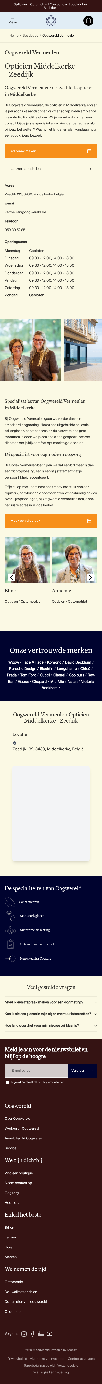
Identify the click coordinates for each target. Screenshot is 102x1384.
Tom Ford (28, 675)
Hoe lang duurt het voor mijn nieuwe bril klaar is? (42, 1025)
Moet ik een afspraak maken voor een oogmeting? (44, 1002)
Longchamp (67, 668)
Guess (23, 681)
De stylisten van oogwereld (26, 1301)
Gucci (45, 675)
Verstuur (82, 1070)
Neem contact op (18, 1183)
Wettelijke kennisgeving (51, 1372)
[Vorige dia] (11, 578)
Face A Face (33, 662)
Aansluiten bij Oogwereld (24, 1138)
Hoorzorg (12, 1202)
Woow (13, 662)
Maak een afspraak (25, 520)
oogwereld (43, 1350)
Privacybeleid (17, 1359)
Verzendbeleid (67, 1366)
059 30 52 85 (15, 230)
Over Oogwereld (17, 1118)
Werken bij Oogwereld (22, 1128)
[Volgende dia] (93, 350)
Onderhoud (14, 1311)
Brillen (9, 1227)
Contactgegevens (81, 1359)
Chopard (39, 681)
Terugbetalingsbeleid (39, 1366)
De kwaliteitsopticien (21, 1292)
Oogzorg (12, 1193)
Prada (12, 675)
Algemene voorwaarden (47, 1359)
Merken (11, 1257)
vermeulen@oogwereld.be (25, 212)
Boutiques (30, 35)
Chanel (59, 675)
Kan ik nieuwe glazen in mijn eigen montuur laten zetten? (48, 1014)
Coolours (76, 675)
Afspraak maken (23, 151)
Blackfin (46, 668)
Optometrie (14, 1282)
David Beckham (78, 662)
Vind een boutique (19, 1173)
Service (10, 1148)
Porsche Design (22, 668)
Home (14, 35)
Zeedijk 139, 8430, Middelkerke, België (34, 194)
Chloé (85, 668)
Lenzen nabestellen (26, 168)
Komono (54, 662)
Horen (9, 1247)
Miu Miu (57, 681)
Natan (73, 681)
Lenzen (10, 1237)
